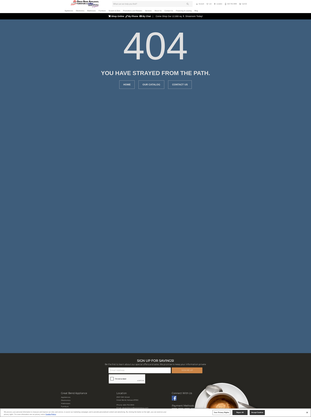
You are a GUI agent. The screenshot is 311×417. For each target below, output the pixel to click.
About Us (158, 11)
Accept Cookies (257, 412)
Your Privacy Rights (221, 412)
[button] (196, 4)
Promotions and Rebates (132, 11)
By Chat (146, 16)
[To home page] (85, 4)
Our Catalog (151, 84)
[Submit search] (188, 4)
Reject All (240, 412)
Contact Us (168, 11)
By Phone (133, 16)
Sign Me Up (187, 370)
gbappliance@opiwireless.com (135, 408)
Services (148, 11)
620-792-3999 (128, 405)
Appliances (69, 11)
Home (127, 84)
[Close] (307, 412)
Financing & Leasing (184, 11)
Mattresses (91, 11)
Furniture (102, 11)
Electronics (80, 11)
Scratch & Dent (114, 11)
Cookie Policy (51, 414)
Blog (196, 11)
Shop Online (118, 16)
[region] (155, 412)
